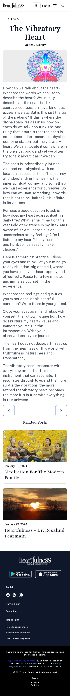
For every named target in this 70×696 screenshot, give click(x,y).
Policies (35, 685)
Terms (35, 678)
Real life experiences (17, 627)
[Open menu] (55, 5)
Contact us (11, 611)
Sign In (46, 5)
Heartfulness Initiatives (18, 632)
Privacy (35, 682)
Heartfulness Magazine (18, 638)
